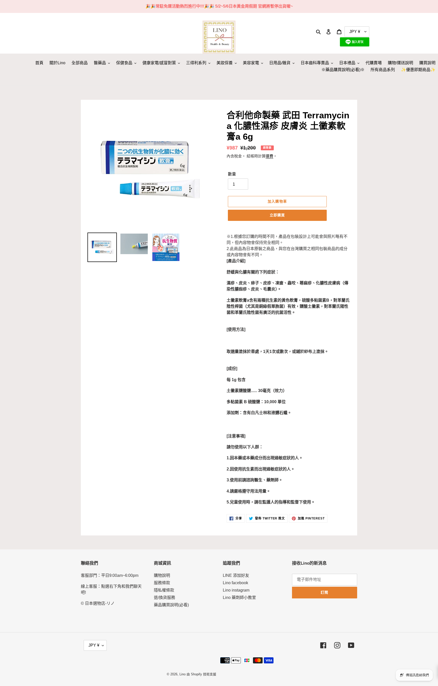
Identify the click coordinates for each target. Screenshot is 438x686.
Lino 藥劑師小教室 (239, 597)
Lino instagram (236, 590)
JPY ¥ (93, 645)
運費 (269, 156)
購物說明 (162, 575)
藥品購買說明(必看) (171, 605)
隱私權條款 (164, 590)
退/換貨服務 (164, 597)
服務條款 (162, 583)
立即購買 (277, 215)
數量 (232, 174)
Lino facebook (235, 583)
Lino (182, 674)
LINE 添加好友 (236, 575)
